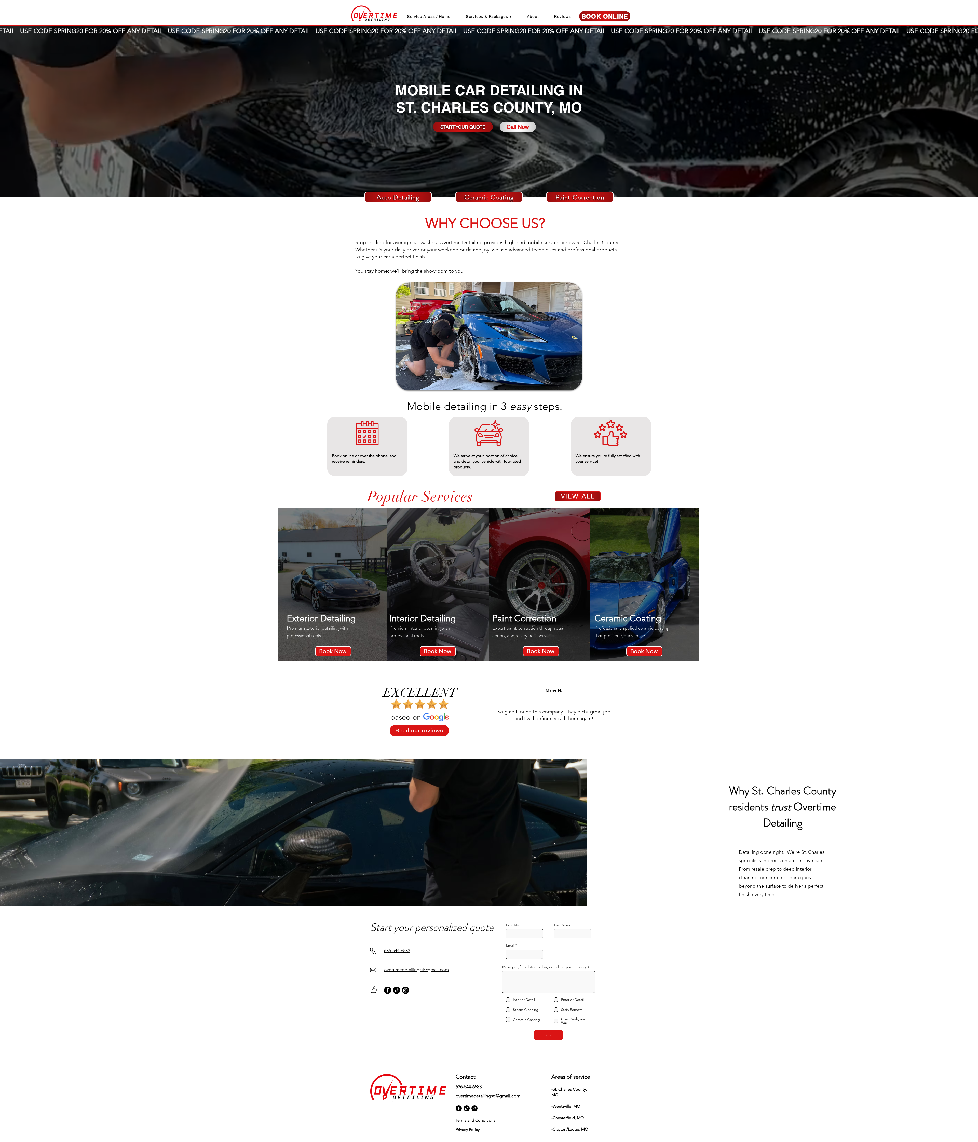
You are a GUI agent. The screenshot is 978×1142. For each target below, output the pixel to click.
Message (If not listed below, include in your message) (545, 967)
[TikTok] (396, 990)
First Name (515, 925)
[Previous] (27, 709)
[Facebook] (387, 990)
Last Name (562, 925)
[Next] (950, 709)
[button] (488, 16)
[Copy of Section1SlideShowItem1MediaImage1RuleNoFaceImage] (489, 744)
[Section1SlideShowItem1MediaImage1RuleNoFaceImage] (483, 744)
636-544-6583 (397, 950)
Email (510, 945)
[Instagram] (405, 990)
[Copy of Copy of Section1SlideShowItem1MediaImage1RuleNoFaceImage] (495, 744)
